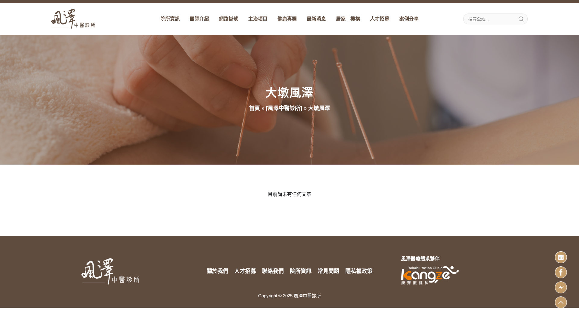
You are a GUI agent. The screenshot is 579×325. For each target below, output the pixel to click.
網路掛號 (228, 18)
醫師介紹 (199, 18)
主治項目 (257, 18)
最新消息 (316, 18)
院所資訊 (170, 18)
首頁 (254, 108)
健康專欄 (287, 18)
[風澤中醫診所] (284, 108)
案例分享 (409, 18)
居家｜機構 (348, 18)
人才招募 (379, 18)
